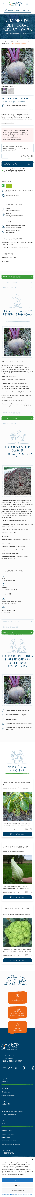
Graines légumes (6, 1130)
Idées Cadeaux (5, 1092)
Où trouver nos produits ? (9, 1115)
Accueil (3, 42)
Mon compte (5, 1088)
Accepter (17, 1180)
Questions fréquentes (8, 1095)
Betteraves (5, 44)
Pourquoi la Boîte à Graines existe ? (12, 1111)
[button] (32, 1159)
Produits (11, 42)
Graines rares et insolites (8, 1141)
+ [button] (7, 156)
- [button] (2, 156)
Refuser (17, 1185)
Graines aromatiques (7, 1134)
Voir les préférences (17, 1191)
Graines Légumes (22, 42)
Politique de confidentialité (9, 1194)
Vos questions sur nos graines (10, 1144)
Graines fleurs (5, 1137)
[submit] (17, 834)
